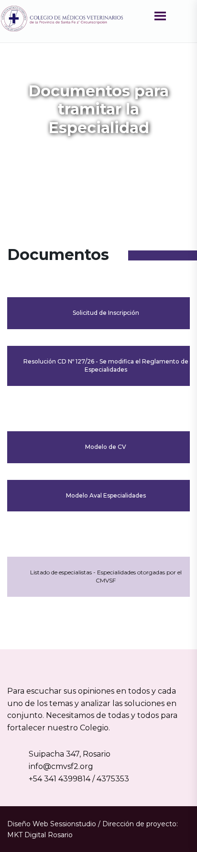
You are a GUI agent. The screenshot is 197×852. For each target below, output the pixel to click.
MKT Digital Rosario (40, 835)
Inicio (40, 152)
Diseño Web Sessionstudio (51, 824)
